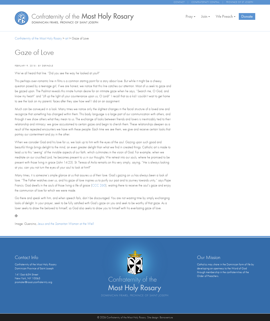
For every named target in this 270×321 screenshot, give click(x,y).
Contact (179, 2)
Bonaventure (166, 317)
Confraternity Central (205, 2)
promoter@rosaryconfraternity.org (33, 282)
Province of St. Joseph (239, 2)
